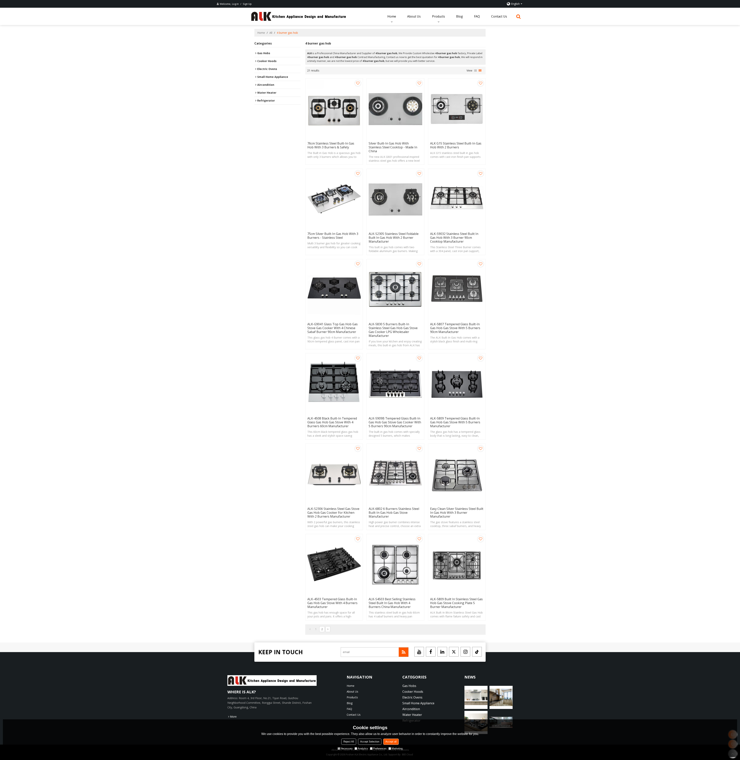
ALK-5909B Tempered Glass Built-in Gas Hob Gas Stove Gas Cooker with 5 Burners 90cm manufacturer (395, 422)
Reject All (348, 741)
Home (391, 16)
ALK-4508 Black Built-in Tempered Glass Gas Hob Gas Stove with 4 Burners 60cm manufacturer (332, 422)
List (475, 70)
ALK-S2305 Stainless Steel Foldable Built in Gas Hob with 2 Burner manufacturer (394, 237)
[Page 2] (327, 629)
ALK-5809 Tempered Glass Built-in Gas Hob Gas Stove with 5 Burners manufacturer (455, 422)
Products (438, 16)
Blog (459, 16)
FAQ (477, 16)
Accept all (391, 741)
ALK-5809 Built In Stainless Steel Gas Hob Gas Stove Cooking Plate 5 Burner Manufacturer (456, 603)
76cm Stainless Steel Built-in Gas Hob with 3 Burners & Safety (330, 145)
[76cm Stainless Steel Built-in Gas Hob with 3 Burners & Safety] (334, 109)
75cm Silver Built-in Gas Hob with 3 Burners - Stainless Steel (332, 236)
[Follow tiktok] (477, 652)
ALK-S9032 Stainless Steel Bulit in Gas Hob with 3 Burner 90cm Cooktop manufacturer (454, 237)
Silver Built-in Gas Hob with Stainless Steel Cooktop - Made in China (393, 147)
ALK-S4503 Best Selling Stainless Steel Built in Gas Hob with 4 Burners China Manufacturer (392, 603)
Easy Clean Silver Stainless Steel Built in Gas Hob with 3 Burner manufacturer (456, 512)
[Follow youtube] (419, 652)
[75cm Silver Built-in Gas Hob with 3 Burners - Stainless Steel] (334, 199)
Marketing (397, 748)
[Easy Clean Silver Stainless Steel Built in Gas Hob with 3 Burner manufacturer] (457, 474)
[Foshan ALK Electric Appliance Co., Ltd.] (299, 16)
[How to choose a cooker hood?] (501, 697)
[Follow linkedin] (442, 652)
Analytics (363, 748)
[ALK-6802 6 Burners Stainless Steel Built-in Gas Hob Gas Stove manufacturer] (395, 474)
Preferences (380, 748)
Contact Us (499, 16)
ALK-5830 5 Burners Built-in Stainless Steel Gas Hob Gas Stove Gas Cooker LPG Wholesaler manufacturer (393, 330)
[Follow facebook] (431, 652)
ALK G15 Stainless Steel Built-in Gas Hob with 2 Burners (455, 145)
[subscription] (403, 652)
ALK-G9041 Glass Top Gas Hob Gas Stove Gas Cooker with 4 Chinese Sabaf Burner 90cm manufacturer (332, 328)
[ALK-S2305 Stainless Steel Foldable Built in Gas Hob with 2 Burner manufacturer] (395, 199)
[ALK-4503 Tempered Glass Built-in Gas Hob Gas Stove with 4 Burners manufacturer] (334, 564)
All (270, 32)
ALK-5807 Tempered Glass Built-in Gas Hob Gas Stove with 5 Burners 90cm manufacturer (455, 328)
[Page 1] (310, 629)
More (233, 716)
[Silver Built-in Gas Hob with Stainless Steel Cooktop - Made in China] (395, 109)
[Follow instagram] (465, 652)
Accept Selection (369, 741)
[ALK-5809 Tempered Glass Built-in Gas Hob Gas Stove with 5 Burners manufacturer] (457, 384)
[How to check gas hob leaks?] (476, 697)
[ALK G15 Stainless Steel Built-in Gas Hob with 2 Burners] (457, 109)
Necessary (347, 748)
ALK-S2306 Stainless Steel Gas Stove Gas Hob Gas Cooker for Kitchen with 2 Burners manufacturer (333, 512)
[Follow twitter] (454, 652)
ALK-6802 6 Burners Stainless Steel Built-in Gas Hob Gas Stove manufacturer (394, 512)
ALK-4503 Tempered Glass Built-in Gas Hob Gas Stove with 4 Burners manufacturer (332, 603)
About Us (414, 16)
